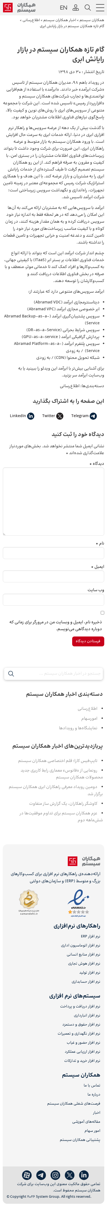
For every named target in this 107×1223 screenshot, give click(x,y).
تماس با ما (92, 1085)
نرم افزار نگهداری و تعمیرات (79, 1034)
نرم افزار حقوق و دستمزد (81, 1024)
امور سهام (92, 1131)
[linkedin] (84, 1175)
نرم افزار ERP (90, 936)
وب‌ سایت (96, 590)
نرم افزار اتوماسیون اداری (80, 945)
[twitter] (69, 1175)
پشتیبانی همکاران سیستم (80, 1140)
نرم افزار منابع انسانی (83, 954)
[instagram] (55, 1175)
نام (100, 543)
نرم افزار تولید (89, 973)
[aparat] (27, 1175)
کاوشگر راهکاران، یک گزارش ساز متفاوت (63, 804)
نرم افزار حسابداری (86, 982)
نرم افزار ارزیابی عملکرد (82, 1052)
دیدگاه (96, 464)
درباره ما (94, 1095)
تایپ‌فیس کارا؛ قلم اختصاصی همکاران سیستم (57, 761)
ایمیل (97, 567)
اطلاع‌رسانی (70, 386)
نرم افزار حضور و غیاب (83, 1043)
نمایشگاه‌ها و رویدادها (78, 728)
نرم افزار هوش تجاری (84, 964)
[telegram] (41, 1175)
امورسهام (89, 719)
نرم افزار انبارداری (87, 1015)
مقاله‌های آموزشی (86, 1122)
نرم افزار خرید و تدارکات (82, 1061)
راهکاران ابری (93, 149)
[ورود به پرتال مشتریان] (76, 8)
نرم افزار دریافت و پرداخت (80, 1006)
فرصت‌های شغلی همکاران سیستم (73, 1104)
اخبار (96, 1113)
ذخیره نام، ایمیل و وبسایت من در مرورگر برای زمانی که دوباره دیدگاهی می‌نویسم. (55, 625)
